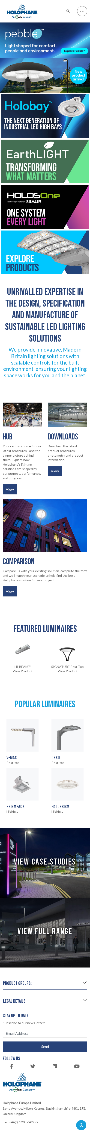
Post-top (13, 760)
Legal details (14, 1001)
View (10, 489)
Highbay (15, 809)
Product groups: (17, 983)
